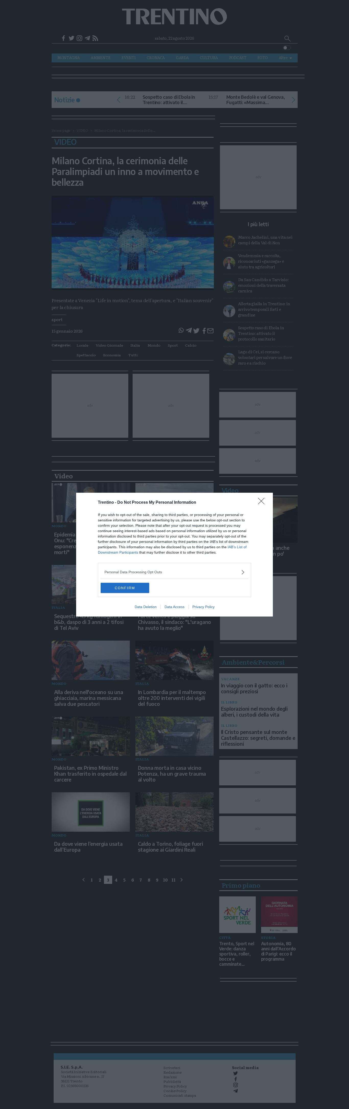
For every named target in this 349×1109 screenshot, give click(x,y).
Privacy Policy (203, 607)
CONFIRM (125, 588)
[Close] (263, 503)
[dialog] (174, 555)
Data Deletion (146, 607)
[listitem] (174, 572)
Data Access (174, 607)
